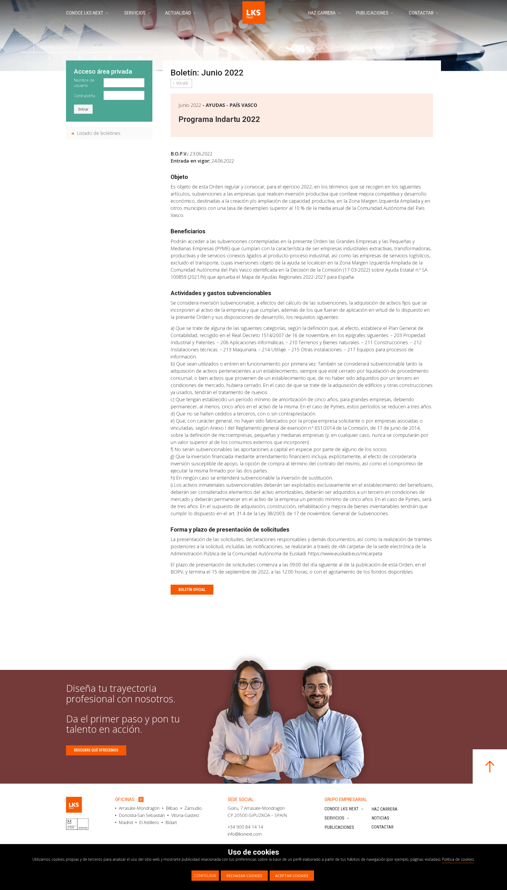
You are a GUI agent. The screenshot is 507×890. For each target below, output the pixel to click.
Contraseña (84, 95)
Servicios (334, 818)
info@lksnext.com (245, 834)
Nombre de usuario (84, 82)
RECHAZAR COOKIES (244, 875)
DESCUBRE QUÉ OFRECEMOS (96, 750)
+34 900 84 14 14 (245, 827)
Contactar (382, 827)
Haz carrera (384, 809)
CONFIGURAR (205, 875)
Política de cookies (458, 859)
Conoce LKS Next (342, 808)
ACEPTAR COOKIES (291, 875)
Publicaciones (339, 827)
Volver (182, 83)
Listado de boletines (98, 133)
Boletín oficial (192, 590)
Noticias (380, 818)
